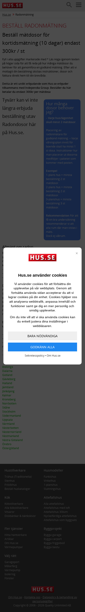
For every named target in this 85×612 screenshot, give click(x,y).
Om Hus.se (54, 355)
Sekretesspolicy (34, 355)
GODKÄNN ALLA (42, 347)
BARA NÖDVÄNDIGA (42, 336)
